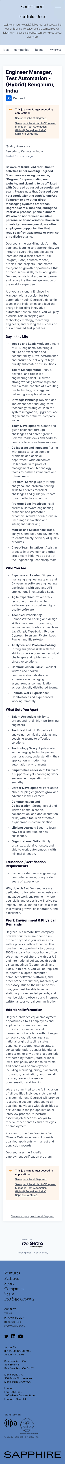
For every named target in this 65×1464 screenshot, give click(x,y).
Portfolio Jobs (14, 1326)
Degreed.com (15, 208)
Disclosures (12, 1322)
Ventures (12, 1273)
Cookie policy (41, 1252)
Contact (10, 1309)
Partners (11, 1279)
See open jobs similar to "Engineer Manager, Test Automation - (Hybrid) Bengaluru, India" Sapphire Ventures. (35, 128)
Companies (14, 1289)
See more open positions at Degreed (32, 1216)
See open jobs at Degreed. (31, 118)
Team (9, 1294)
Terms (8, 1313)
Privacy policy (24, 1252)
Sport (9, 1284)
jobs (6, 49)
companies (21, 49)
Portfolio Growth (19, 1299)
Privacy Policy (14, 1318)
